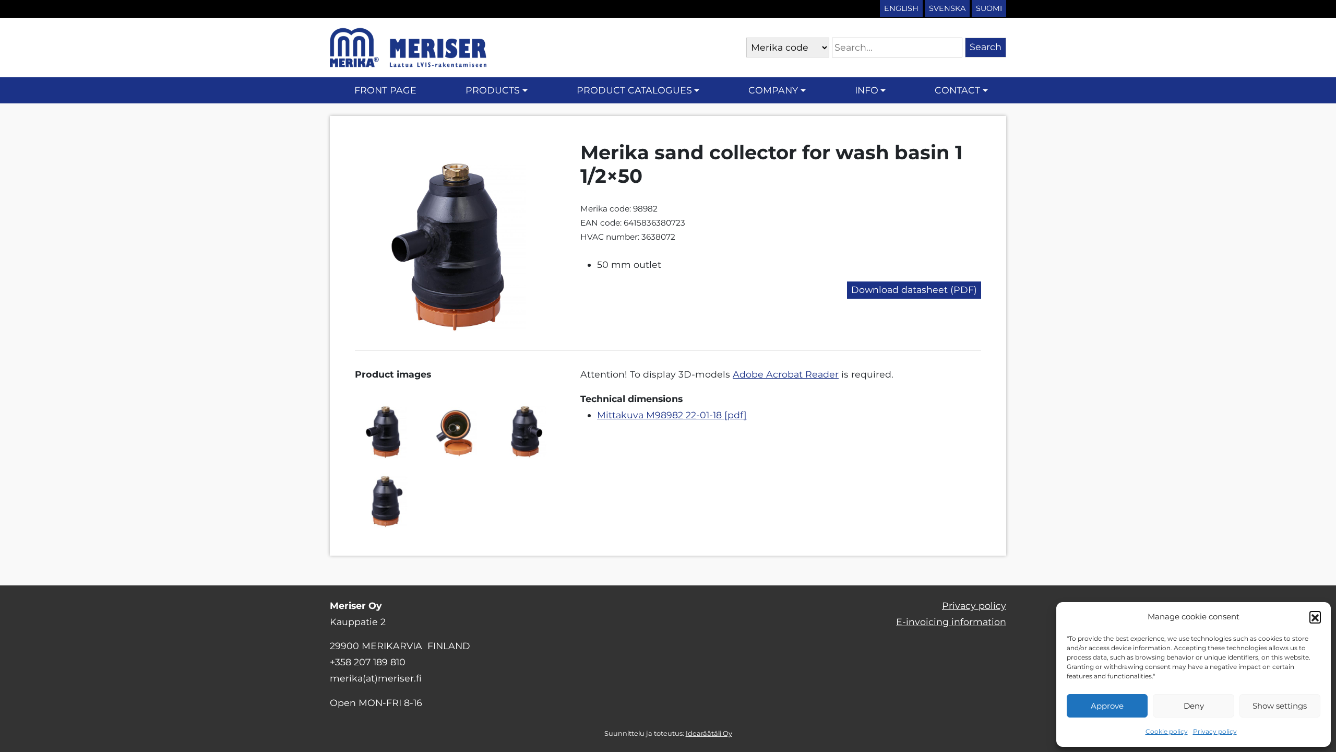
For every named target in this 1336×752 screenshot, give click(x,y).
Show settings (1279, 706)
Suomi (989, 8)
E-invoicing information (951, 621)
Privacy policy (1215, 731)
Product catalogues (634, 90)
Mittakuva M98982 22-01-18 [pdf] (672, 414)
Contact (957, 90)
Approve (1107, 706)
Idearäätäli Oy (709, 733)
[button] (1315, 617)
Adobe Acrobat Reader (786, 374)
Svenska (947, 8)
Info (866, 90)
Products (493, 90)
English (901, 8)
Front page (385, 90)
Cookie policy (1167, 731)
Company (773, 90)
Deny (1194, 706)
